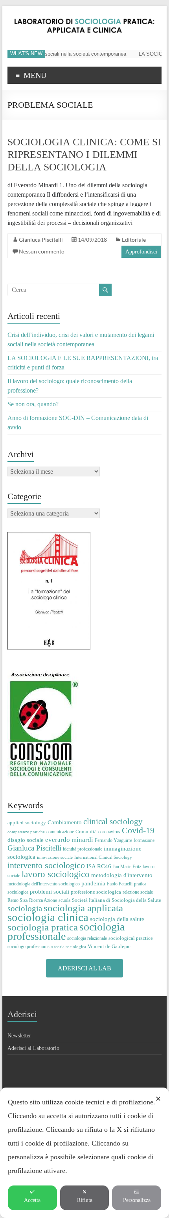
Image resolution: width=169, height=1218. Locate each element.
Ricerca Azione (43, 900)
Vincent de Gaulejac (109, 946)
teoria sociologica (70, 947)
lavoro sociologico (56, 874)
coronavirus (109, 831)
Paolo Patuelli (119, 884)
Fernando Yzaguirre (113, 840)
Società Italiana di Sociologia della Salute (116, 900)
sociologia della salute (117, 919)
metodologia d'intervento (121, 875)
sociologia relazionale (87, 938)
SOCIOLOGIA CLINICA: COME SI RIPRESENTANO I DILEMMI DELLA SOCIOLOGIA (84, 154)
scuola (64, 900)
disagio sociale (25, 839)
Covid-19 (138, 830)
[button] (84, 968)
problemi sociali (49, 891)
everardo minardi (69, 839)
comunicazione (60, 831)
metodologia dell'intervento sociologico (43, 884)
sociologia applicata (83, 908)
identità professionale (82, 849)
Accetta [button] (32, 1200)
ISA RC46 (98, 866)
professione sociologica (96, 892)
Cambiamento (65, 822)
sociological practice (130, 938)
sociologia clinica (47, 917)
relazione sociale (138, 892)
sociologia (24, 908)
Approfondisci (141, 252)
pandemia (93, 883)
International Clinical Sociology (103, 857)
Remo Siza (17, 900)
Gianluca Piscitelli (41, 239)
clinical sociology (113, 821)
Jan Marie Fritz (127, 866)
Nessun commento (41, 251)
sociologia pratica (42, 926)
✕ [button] (158, 1099)
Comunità (86, 831)
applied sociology (26, 822)
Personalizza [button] (137, 1200)
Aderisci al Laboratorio (33, 1048)
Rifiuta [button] (84, 1200)
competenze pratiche (26, 832)
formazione (144, 840)
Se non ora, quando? (33, 404)
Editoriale (134, 239)
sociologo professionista (30, 946)
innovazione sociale (55, 857)
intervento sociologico (46, 865)
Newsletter (19, 1036)
